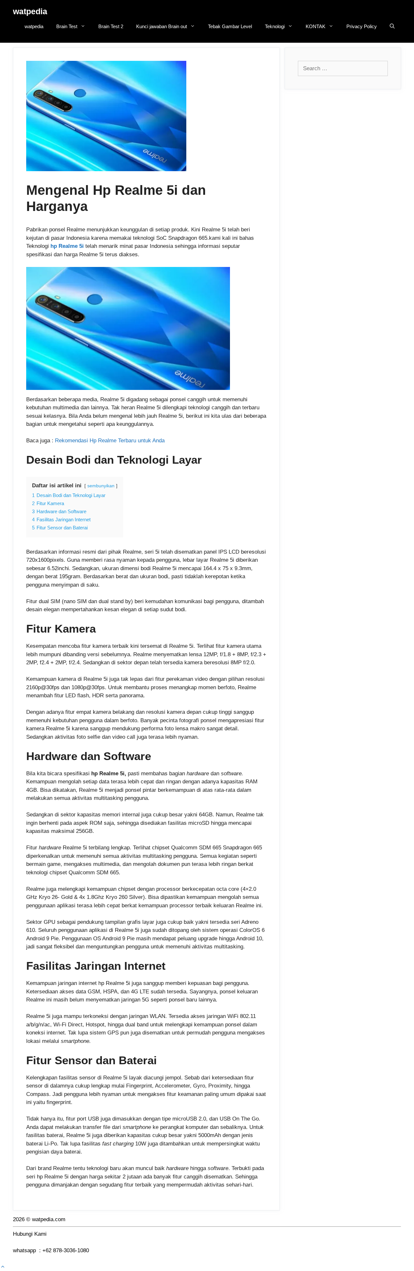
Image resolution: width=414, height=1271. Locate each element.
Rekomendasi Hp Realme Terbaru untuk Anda (110, 440)
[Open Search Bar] (392, 26)
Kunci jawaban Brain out (161, 26)
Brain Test (66, 26)
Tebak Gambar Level (230, 26)
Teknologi (275, 26)
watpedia (30, 11)
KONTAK (315, 26)
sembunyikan (100, 485)
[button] (2, 1267)
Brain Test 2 (110, 26)
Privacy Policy (361, 26)
